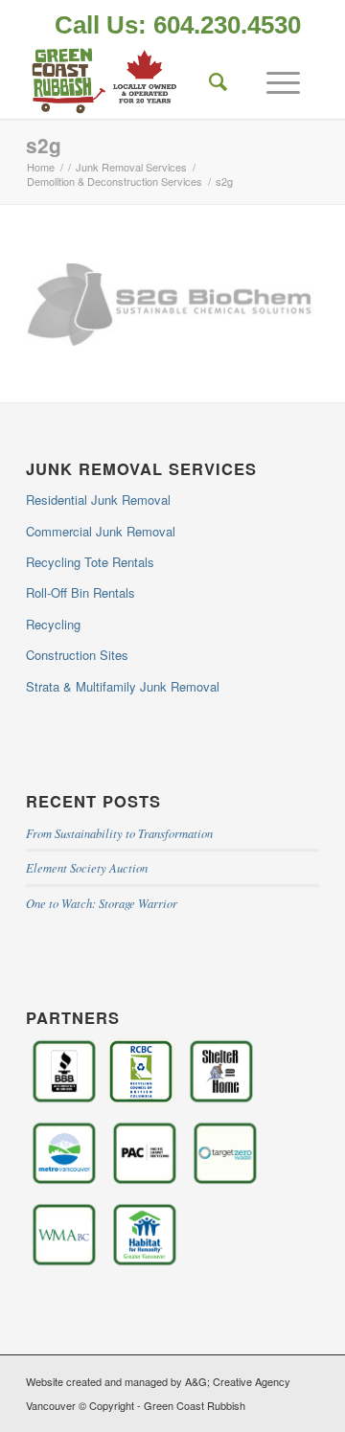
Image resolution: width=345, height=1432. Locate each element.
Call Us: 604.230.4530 (178, 25)
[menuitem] (177, 27)
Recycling (53, 624)
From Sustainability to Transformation (119, 833)
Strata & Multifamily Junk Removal (122, 686)
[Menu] (273, 80)
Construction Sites (77, 655)
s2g (43, 145)
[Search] (209, 80)
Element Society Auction (87, 867)
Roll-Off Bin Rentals (80, 592)
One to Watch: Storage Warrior (101, 903)
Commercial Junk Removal (100, 531)
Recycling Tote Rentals (90, 562)
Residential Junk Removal (98, 499)
